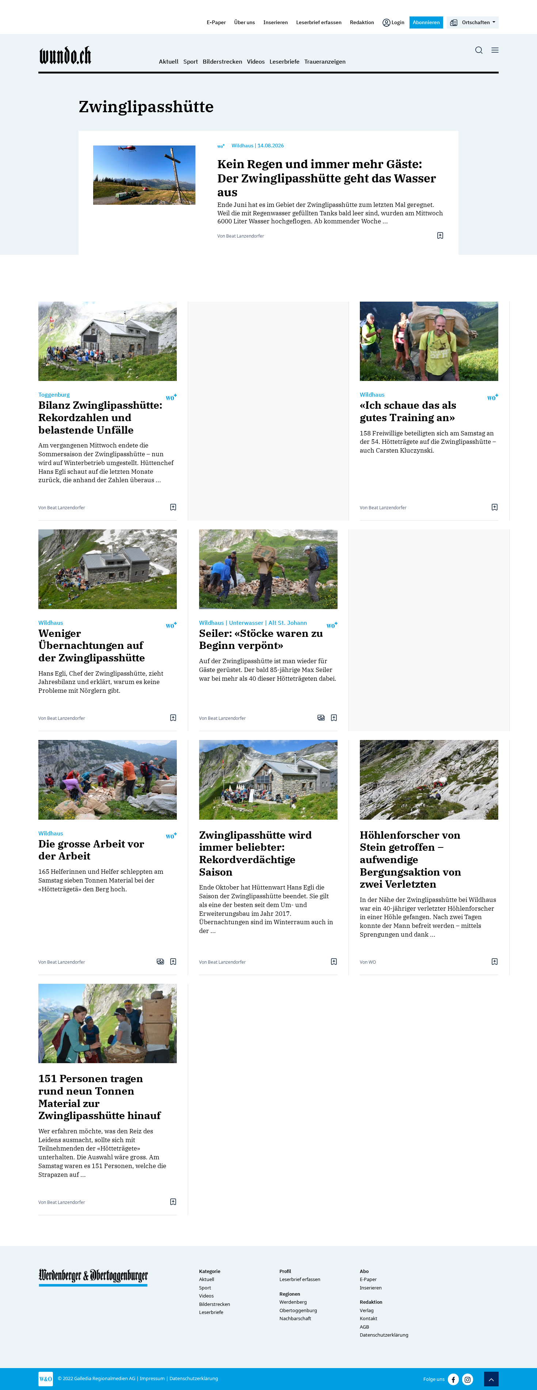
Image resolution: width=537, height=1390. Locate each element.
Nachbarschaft (295, 1318)
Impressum (152, 1378)
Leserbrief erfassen (319, 22)
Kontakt (368, 1318)
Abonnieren (426, 22)
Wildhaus (243, 145)
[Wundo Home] (65, 55)
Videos (256, 61)
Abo (364, 1271)
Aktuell (169, 61)
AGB (364, 1326)
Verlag (367, 1310)
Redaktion (362, 22)
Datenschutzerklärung (384, 1335)
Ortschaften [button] (476, 22)
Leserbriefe (285, 61)
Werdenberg (293, 1302)
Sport (190, 61)
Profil (285, 1271)
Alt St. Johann (287, 622)
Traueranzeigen (325, 61)
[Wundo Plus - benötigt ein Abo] (221, 146)
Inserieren (275, 22)
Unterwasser (246, 622)
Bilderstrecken (222, 61)
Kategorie (209, 1271)
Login (398, 22)
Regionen (289, 1294)
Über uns (244, 22)
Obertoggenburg (298, 1310)
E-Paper (216, 22)
